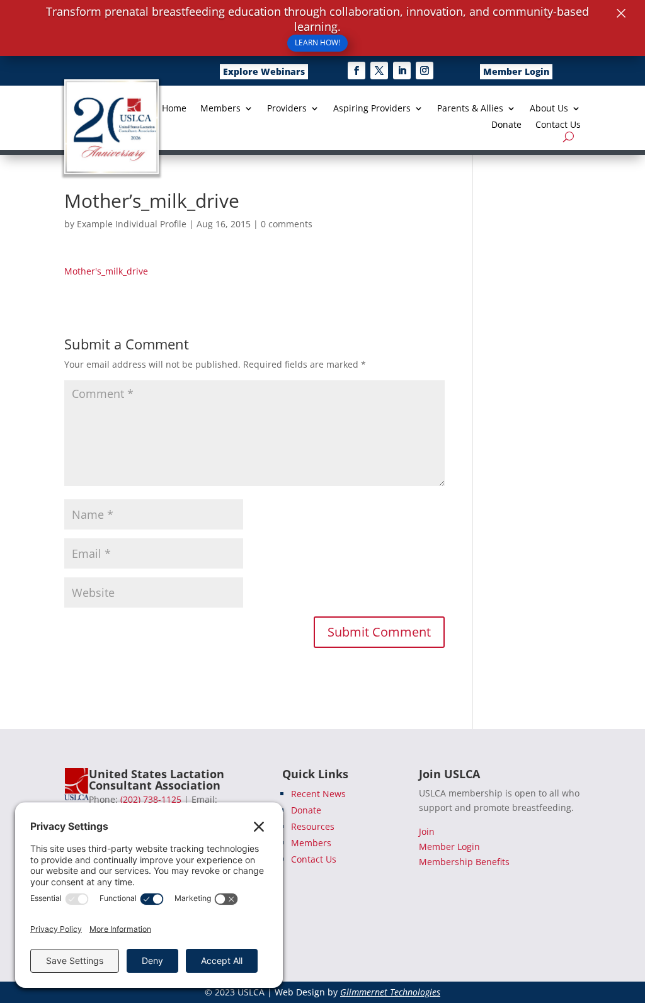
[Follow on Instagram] (424, 70)
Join (427, 831)
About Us (549, 109)
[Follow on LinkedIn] (402, 70)
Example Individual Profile (131, 224)
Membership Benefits (464, 862)
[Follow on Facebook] (356, 70)
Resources (312, 826)
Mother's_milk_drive (106, 271)
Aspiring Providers (372, 109)
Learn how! (317, 42)
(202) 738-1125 (150, 799)
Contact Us (558, 125)
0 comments (286, 224)
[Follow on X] (379, 70)
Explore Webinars (264, 71)
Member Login (516, 71)
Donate (506, 125)
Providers (287, 109)
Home (174, 109)
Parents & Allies (470, 109)
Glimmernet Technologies (390, 992)
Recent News (318, 794)
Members (220, 109)
